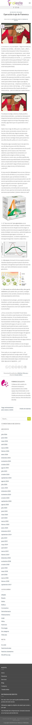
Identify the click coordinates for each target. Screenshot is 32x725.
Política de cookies (23, 718)
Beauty (3, 598)
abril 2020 (4, 518)
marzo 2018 (4, 578)
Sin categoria (5, 631)
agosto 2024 (5, 481)
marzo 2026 (4, 448)
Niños (3, 621)
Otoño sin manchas (25, 408)
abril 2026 (4, 444)
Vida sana (19, 12)
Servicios (4, 679)
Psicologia (4, 628)
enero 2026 (4, 454)
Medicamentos (5, 614)
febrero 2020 (5, 524)
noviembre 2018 (6, 561)
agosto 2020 (5, 504)
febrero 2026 (5, 451)
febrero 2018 (5, 581)
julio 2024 (4, 484)
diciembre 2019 (6, 531)
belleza (20, 375)
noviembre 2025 (6, 461)
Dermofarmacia (6, 611)
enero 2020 (4, 528)
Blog (2, 683)
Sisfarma (26, 722)
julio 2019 (4, 538)
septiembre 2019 (6, 534)
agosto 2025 (5, 468)
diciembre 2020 (6, 491)
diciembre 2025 (6, 458)
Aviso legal (16, 720)
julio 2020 (4, 508)
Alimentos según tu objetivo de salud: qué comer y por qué (15, 706)
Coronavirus (4, 608)
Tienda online (5, 689)
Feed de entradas (6, 648)
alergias (3, 594)
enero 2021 (4, 488)
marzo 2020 (4, 521)
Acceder (3, 645)
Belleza (3, 605)
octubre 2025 (5, 464)
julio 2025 (4, 471)
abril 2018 (4, 574)
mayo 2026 (4, 441)
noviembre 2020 (6, 494)
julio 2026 (4, 434)
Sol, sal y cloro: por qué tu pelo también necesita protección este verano (15, 701)
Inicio (3, 673)
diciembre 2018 (6, 558)
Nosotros (4, 676)
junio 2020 (4, 511)
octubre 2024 (5, 474)
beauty (16, 375)
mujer (3, 618)
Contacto (4, 686)
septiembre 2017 (6, 584)
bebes (3, 601)
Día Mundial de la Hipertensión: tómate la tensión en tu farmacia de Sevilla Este (15, 712)
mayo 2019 (4, 544)
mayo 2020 (4, 514)
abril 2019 (4, 548)
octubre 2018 (5, 564)
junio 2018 (4, 568)
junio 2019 (4, 541)
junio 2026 (4, 438)
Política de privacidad (9, 718)
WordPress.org (5, 655)
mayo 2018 (4, 571)
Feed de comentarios (7, 651)
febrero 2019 (5, 554)
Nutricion (13, 12)
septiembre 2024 (6, 478)
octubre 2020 (5, 498)
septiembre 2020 (6, 501)
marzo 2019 (4, 551)
